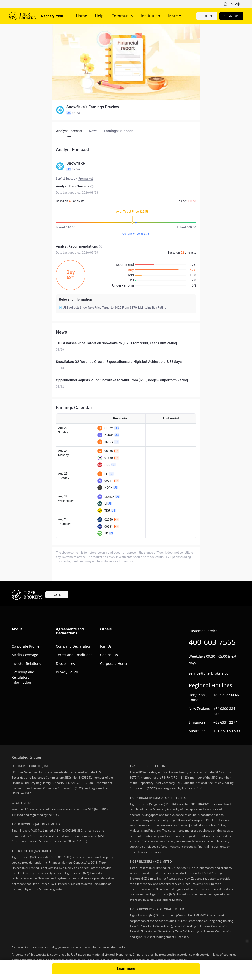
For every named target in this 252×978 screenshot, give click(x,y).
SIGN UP (231, 16)
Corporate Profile (25, 646)
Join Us (105, 646)
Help (99, 15)
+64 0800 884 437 (224, 711)
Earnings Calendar (118, 131)
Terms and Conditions (74, 654)
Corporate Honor (114, 663)
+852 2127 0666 (226, 694)
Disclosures (65, 663)
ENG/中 (234, 4)
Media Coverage (25, 654)
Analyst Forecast (69, 131)
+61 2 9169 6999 (226, 731)
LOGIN (207, 16)
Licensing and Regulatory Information (23, 677)
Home (81, 15)
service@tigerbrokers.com (210, 673)
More (173, 15)
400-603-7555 (212, 642)
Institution (150, 15)
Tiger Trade (36, 16)
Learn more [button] (126, 969)
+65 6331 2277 (225, 722)
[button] (126, 110)
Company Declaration (73, 646)
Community (122, 15)
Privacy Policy (67, 672)
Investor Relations (26, 663)
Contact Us (109, 654)
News (93, 131)
